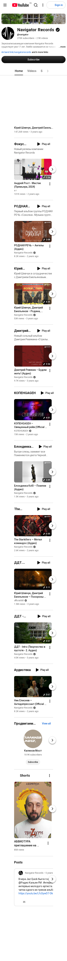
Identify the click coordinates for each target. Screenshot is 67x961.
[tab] (18, 71)
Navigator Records (23, 252)
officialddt (19, 600)
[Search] (36, 5)
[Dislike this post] (30, 902)
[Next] (52, 169)
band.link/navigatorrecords (17, 52)
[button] (47, 71)
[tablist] (33, 71)
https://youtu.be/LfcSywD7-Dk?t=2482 (40, 893)
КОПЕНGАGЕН (21, 431)
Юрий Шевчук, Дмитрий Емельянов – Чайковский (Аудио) (33, 127)
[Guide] (5, 5)
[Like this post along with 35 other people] (20, 902)
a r (15, 190)
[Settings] (43, 5)
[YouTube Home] (20, 5)
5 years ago (51, 873)
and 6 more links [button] (40, 52)
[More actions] (49, 183)
